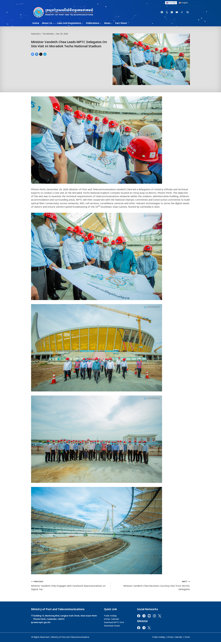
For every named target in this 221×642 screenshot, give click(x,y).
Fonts (187, 637)
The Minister (48, 34)
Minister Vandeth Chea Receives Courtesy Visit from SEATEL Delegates (156, 585)
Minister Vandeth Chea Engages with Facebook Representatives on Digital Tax (68, 585)
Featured (35, 34)
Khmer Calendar (175, 637)
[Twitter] (167, 12)
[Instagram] (172, 12)
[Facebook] (162, 12)
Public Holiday (158, 637)
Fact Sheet (121, 23)
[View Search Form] (187, 12)
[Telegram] (182, 12)
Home (35, 23)
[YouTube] (177, 12)
